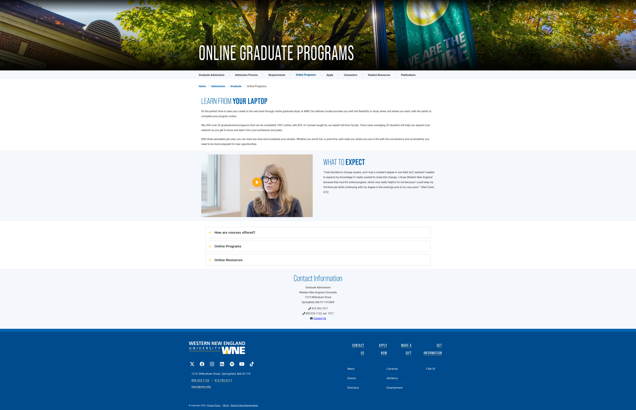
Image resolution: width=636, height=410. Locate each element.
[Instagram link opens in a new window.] (212, 362)
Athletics (392, 378)
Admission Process (246, 75)
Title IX (430, 368)
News (350, 368)
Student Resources (379, 75)
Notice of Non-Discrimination (244, 405)
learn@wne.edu (201, 386)
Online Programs (306, 74)
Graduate (235, 86)
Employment (395, 387)
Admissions (218, 86)
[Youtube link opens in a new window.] (241, 362)
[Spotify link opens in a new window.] (232, 362)
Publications (408, 75)
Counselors (350, 75)
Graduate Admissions (211, 75)
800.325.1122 (200, 380)
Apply (329, 75)
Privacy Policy (214, 405)
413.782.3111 (223, 380)
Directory (353, 387)
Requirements (276, 75)
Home (202, 86)
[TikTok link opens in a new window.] (251, 362)
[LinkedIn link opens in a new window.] (222, 362)
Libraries (392, 368)
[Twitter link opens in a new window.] (192, 362)
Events (351, 378)
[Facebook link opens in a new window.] (202, 362)
